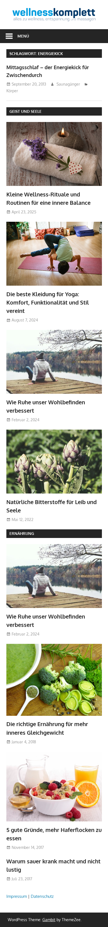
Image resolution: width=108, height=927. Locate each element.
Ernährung (21, 533)
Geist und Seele (25, 111)
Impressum (16, 896)
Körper (12, 90)
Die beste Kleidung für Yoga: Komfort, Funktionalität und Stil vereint (47, 302)
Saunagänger (68, 84)
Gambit (48, 919)
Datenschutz (42, 896)
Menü (23, 36)
